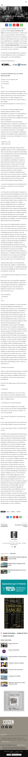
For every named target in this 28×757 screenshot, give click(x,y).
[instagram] (10, 727)
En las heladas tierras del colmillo (14, 676)
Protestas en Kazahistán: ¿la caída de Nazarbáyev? (18, 656)
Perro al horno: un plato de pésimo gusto (16, 669)
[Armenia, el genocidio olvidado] (4, 651)
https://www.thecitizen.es (14, 541)
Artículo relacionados (5, 553)
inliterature (13, 511)
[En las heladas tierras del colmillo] (4, 677)
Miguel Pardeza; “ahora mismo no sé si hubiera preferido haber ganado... (17, 683)
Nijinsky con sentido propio (13, 643)
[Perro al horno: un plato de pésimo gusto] (4, 671)
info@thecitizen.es (6, 741)
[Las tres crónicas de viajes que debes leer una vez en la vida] (4, 558)
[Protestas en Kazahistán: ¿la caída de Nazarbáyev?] (4, 658)
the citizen (18, 511)
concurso (8, 511)
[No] (26, 751)
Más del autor (13, 553)
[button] (26, 2)
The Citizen (5, 20)
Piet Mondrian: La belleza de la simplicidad (16, 663)
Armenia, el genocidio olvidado (14, 650)
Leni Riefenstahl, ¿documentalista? (4, 525)
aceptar (8, 754)
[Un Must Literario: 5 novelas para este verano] (4, 565)
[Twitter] (15, 547)
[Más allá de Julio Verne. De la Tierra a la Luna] (4, 571)
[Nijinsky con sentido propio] (4, 645)
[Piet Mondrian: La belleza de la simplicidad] (4, 664)
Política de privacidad (16, 754)
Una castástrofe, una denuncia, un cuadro (21, 525)
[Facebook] (12, 547)
